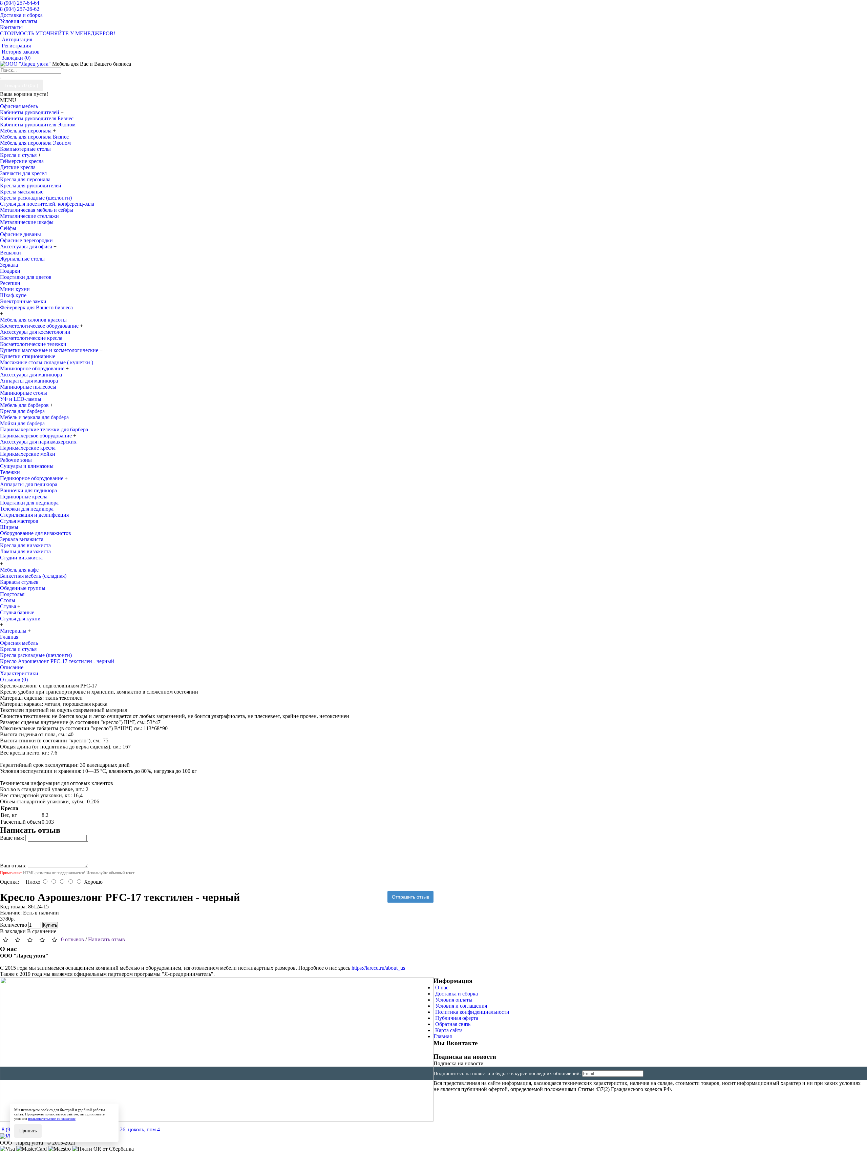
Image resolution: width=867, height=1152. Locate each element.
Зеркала (9, 265)
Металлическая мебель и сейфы (37, 210)
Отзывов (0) (14, 679)
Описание (11, 667)
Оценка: (9, 882)
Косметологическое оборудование (40, 326)
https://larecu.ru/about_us (378, 968)
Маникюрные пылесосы (28, 387)
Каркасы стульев (19, 582)
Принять (28, 1130)
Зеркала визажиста (21, 539)
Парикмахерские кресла (28, 448)
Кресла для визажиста (25, 545)
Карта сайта (449, 1030)
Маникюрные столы (23, 393)
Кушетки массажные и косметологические (50, 350)
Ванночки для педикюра (28, 490)
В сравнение (41, 931)
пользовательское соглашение (52, 1118)
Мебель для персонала (26, 130)
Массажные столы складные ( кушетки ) (46, 362)
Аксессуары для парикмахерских (38, 442)
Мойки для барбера (22, 423)
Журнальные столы (22, 259)
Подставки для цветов (25, 277)
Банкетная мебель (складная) (33, 576)
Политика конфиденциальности (472, 1012)
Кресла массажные (21, 191)
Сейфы (8, 228)
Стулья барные (17, 612)
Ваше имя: (12, 838)
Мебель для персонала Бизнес (34, 137)
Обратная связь (452, 1024)
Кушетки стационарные (27, 356)
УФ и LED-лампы (20, 399)
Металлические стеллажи (29, 216)
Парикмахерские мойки (27, 454)
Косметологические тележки (33, 344)
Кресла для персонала (25, 179)
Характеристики (19, 673)
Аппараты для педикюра (28, 484)
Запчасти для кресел (23, 173)
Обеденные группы (22, 588)
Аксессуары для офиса (27, 246)
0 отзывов (72, 939)
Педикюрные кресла (23, 496)
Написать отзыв (106, 939)
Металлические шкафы (27, 222)
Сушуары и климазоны (27, 466)
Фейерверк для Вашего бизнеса (36, 307)
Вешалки (10, 252)
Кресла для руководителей (30, 185)
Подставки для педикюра (29, 503)
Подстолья (12, 594)
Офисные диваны (20, 234)
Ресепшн (10, 283)
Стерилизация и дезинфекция (34, 515)
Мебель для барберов (25, 405)
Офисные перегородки (26, 240)
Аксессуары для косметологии (35, 332)
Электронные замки (23, 301)
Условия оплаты (453, 1000)
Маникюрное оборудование (33, 368)
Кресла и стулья (19, 155)
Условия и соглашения (461, 1006)
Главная (443, 1036)
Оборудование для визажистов (36, 533)
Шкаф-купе (13, 295)
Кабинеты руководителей (30, 112)
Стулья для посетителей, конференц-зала (47, 204)
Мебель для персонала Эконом (35, 143)
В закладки (13, 931)
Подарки (10, 271)
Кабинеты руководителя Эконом (38, 124)
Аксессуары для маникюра (31, 374)
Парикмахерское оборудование (36, 435)
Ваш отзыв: (13, 865)
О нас (441, 987)
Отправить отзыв (410, 897)
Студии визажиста (21, 557)
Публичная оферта (456, 1018)
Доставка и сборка (456, 993)
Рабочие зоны (16, 460)
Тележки (10, 472)
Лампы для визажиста (25, 551)
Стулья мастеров (19, 521)
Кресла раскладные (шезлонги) (36, 198)
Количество (13, 925)
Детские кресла (18, 167)
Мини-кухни (15, 289)
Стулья (8, 606)
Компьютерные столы (25, 149)
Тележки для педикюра (27, 509)
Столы (7, 600)
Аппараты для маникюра (29, 381)
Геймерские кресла (22, 161)
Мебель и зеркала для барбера (34, 417)
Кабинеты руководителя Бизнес (36, 118)
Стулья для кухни (20, 618)
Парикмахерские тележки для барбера (44, 429)
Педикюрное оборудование (32, 478)
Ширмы (9, 527)
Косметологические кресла (31, 338)
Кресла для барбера (22, 411)
